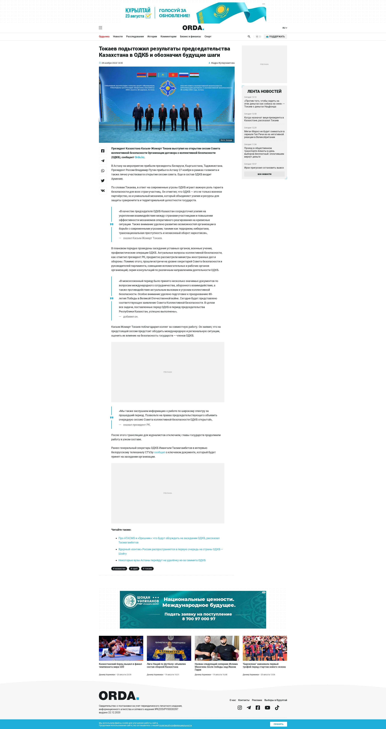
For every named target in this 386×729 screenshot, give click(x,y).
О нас (233, 700)
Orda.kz (139, 157)
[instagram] (239, 708)
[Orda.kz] (119, 702)
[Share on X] (102, 180)
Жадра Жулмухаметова (223, 63)
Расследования (135, 36)
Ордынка (104, 36)
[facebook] (258, 708)
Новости (118, 36)
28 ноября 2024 (109, 63)
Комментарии (168, 36)
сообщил (159, 452)
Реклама (257, 700)
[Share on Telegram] (102, 160)
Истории (152, 36)
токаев (148, 568)
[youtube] (267, 708)
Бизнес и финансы (190, 36)
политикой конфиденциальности (175, 725)
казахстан (120, 568)
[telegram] (248, 708)
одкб (135, 568)
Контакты (244, 700)
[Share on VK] (102, 190)
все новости (264, 174)
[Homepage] (193, 27)
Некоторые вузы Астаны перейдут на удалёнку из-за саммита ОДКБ (162, 560)
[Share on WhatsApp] (102, 170)
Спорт (208, 36)
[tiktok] (277, 708)
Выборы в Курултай (275, 700)
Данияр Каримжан (107, 675)
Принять (278, 724)
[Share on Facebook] (102, 151)
